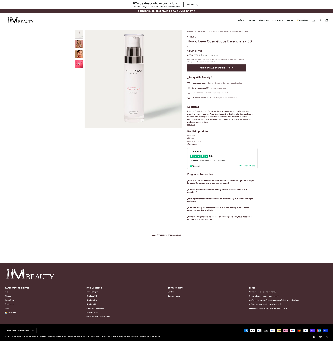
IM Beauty (11, 337)
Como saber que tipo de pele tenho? (263, 296)
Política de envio (76, 337)
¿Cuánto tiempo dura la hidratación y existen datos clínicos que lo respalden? (217, 190)
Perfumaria (9, 304)
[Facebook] (314, 337)
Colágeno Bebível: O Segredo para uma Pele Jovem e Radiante (274, 300)
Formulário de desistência (124, 337)
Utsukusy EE (91, 304)
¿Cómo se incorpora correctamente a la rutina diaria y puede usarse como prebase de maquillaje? (218, 209)
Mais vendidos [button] (94, 288)
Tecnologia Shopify (150, 337)
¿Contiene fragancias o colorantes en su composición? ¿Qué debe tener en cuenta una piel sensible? (219, 218)
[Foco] (133, 79)
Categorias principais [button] (17, 288)
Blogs (7, 308)
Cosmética (9, 300)
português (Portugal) (19, 330)
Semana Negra (174, 296)
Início (7, 292)
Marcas (8, 296)
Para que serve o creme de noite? (262, 292)
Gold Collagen (92, 292)
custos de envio (210, 59)
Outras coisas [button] (176, 288)
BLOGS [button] (252, 288)
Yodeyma (202, 32)
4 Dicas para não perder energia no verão (265, 304)
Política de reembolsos (98, 337)
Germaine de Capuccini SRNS (98, 316)
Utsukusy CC (92, 296)
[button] (251, 20)
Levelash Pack (92, 312)
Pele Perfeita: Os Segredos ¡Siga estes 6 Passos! (268, 308)
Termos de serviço (57, 337)
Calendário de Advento (96, 308)
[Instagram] (327, 337)
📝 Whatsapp (10, 312)
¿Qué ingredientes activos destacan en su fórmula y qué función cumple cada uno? (220, 200)
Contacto (171, 292)
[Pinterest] (320, 337)
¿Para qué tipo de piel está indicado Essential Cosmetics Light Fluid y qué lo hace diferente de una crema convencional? (220, 181)
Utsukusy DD (92, 300)
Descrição (193, 106)
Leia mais (191, 125)
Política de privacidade (34, 337)
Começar (191, 32)
